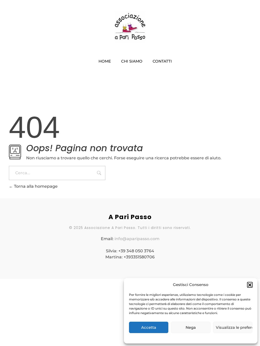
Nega (191, 327)
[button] (249, 284)
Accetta (148, 327)
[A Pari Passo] (130, 27)
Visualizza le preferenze (234, 327)
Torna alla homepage (35, 186)
